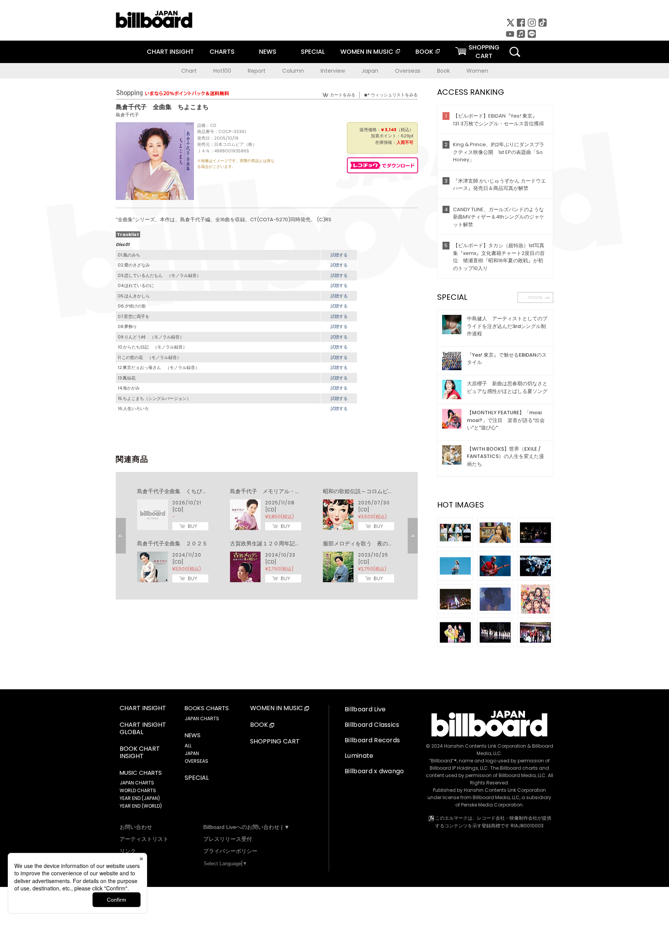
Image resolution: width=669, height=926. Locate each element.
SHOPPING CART (275, 741)
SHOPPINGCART (483, 51)
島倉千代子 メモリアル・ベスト (270, 491)
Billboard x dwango (374, 771)
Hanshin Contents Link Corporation (485, 746)
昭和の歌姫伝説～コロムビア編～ (363, 491)
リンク (128, 851)
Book (443, 71)
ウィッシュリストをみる (394, 95)
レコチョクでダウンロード (382, 165)
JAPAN (192, 753)
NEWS (267, 51)
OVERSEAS (196, 761)
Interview (333, 71)
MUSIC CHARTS (141, 772)
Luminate (359, 755)
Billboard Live (365, 709)
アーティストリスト (144, 839)
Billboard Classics (372, 724)
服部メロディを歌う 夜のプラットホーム (374, 543)
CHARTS (222, 51)
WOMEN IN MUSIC (366, 51)
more (535, 297)
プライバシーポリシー (230, 851)
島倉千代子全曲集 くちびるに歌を (180, 491)
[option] (266, 536)
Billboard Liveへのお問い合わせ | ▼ (246, 827)
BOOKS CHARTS (207, 708)
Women (477, 71)
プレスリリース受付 (227, 839)
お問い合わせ (136, 827)
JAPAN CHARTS (137, 782)
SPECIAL (313, 51)
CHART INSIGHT (170, 51)
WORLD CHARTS (138, 790)
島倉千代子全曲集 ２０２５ (172, 543)
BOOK (424, 51)
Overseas (407, 71)
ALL (188, 745)
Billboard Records (372, 740)
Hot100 (222, 71)
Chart (189, 71)
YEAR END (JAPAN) (140, 798)
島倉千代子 (127, 114)
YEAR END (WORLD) (141, 806)
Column (293, 71)
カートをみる (342, 95)
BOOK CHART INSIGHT (140, 752)
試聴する (339, 255)
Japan (370, 71)
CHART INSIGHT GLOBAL (143, 728)
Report (257, 71)
